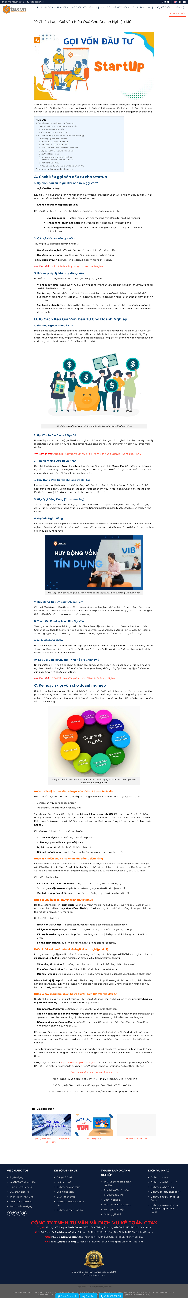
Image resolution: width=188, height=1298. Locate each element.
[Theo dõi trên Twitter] (165, 2)
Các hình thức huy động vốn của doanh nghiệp (78, 266)
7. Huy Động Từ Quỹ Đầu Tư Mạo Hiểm (56, 157)
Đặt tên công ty (112, 1199)
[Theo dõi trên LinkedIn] (168, 2)
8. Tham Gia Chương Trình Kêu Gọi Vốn (56, 160)
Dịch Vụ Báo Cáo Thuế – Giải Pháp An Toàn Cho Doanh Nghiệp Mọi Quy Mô (127, 1292)
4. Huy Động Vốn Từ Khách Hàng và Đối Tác (58, 148)
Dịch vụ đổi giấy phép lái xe (166, 1191)
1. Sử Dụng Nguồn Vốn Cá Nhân (53, 139)
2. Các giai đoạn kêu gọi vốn (51, 129)
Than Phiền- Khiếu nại (22, 1196)
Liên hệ (179, 7)
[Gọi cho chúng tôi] (19, 1213)
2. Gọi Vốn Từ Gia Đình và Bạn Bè (53, 142)
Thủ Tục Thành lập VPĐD (117, 1204)
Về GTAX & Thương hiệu (23, 1182)
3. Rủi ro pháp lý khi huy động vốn (54, 132)
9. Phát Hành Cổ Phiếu (49, 163)
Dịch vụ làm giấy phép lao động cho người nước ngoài (165, 1208)
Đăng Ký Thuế (64, 1177)
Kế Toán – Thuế (81, 7)
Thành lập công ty (166, 1292)
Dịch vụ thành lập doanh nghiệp (79, 1062)
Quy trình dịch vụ (19, 1191)
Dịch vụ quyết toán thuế (86, 1292)
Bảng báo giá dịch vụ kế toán (152, 7)
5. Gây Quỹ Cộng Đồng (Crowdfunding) (56, 151)
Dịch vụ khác (177, 13)
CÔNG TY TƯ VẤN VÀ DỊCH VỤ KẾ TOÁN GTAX (94, 1072)
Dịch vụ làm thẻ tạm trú (164, 1182)
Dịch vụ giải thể (112, 1214)
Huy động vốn (94, 1138)
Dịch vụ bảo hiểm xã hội (111, 7)
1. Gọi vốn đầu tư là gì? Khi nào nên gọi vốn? (58, 126)
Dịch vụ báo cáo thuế (68, 1187)
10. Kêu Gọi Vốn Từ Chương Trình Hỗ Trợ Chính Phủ (61, 166)
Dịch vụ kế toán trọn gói (70, 1210)
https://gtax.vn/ (104, 1286)
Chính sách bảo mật (21, 1201)
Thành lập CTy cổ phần (116, 1190)
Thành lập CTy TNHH (115, 1195)
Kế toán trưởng (68, 1292)
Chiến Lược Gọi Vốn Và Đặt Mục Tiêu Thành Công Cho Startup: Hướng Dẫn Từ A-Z (96, 453)
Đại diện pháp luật (114, 1209)
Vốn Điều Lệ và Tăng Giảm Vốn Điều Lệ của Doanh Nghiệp (84, 678)
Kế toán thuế (64, 1182)
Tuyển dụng (16, 1177)
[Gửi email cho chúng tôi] (14, 1213)
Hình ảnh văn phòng (21, 1187)
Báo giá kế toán (65, 1191)
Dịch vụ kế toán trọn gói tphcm (26, 1292)
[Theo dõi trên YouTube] (24, 1213)
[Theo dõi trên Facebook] (160, 2)
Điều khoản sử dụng (21, 1206)
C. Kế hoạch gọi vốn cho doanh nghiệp (54, 169)
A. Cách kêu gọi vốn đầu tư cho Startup (54, 123)
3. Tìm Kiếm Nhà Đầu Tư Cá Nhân (54, 145)
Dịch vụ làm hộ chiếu (162, 1187)
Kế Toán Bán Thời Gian (136, 1138)
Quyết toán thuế (66, 1196)
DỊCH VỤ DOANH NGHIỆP (51, 7)
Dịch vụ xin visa (159, 1177)
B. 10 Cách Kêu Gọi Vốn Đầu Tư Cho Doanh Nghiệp (60, 135)
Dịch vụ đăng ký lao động (50, 1292)
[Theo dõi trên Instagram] (162, 2)
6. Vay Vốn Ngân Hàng (49, 154)
